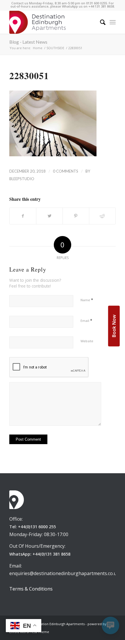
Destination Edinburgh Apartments (58, 624)
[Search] (100, 22)
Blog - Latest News (28, 42)
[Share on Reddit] (102, 216)
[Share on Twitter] (49, 216)
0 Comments (65, 171)
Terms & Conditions (31, 589)
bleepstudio (21, 178)
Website (87, 341)
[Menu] (113, 22)
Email (86, 320)
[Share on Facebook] (23, 216)
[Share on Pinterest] (76, 216)
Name (87, 299)
